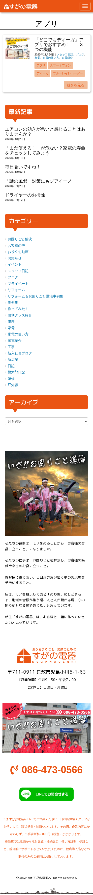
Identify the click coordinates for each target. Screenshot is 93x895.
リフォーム (16, 290)
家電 (37, 57)
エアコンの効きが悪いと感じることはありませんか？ (45, 131)
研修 (11, 379)
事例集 (13, 302)
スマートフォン (60, 65)
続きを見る (75, 85)
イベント (15, 264)
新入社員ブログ (20, 353)
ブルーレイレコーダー (68, 73)
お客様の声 (16, 246)
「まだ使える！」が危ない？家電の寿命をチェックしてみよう (45, 150)
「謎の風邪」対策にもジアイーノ (38, 181)
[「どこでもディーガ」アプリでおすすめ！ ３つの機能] (17, 58)
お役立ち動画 (18, 252)
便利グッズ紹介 (20, 315)
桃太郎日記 (16, 372)
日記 (11, 366)
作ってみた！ (18, 309)
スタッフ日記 (65, 54)
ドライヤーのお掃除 (25, 195)
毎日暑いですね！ (23, 166)
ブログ (80, 54)
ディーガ (42, 73)
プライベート (18, 284)
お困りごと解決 (20, 239)
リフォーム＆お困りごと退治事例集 (35, 296)
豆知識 (13, 385)
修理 (11, 321)
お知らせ (15, 258)
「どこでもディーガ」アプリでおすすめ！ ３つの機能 (59, 44)
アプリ (40, 65)
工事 (11, 347)
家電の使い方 (51, 57)
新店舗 (13, 359)
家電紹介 (67, 57)
